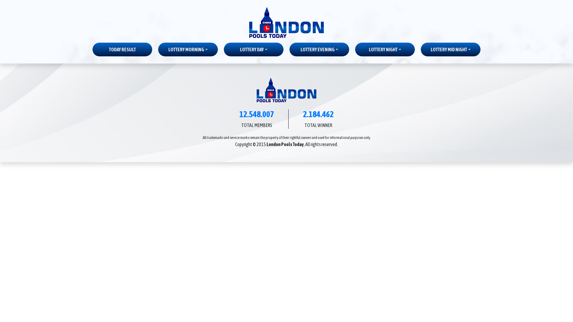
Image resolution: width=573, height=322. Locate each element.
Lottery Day (252, 49)
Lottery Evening (318, 49)
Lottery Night (383, 49)
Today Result (122, 49)
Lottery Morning (186, 49)
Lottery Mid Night (449, 49)
